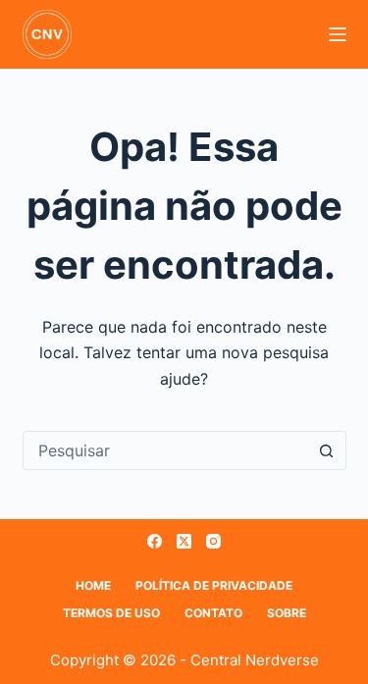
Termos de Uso (111, 612)
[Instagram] (213, 541)
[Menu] (337, 34)
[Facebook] (154, 541)
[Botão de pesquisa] (326, 450)
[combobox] (166, 450)
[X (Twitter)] (184, 541)
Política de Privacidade (213, 585)
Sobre (286, 612)
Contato (213, 612)
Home (93, 585)
